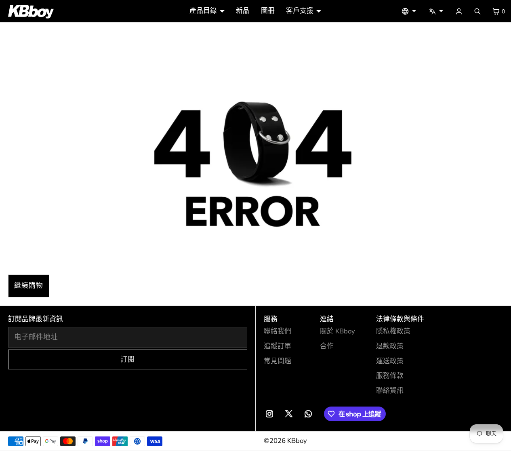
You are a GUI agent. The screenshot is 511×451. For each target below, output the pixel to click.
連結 (327, 319)
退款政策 (390, 346)
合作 (327, 346)
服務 (271, 319)
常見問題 (277, 361)
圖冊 (268, 10)
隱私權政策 (393, 331)
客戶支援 (299, 10)
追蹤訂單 (277, 346)
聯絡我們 (277, 331)
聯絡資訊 (390, 390)
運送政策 (390, 361)
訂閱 (127, 359)
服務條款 (390, 375)
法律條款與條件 (400, 319)
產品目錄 (203, 10)
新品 (243, 10)
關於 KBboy (337, 331)
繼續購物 (28, 285)
